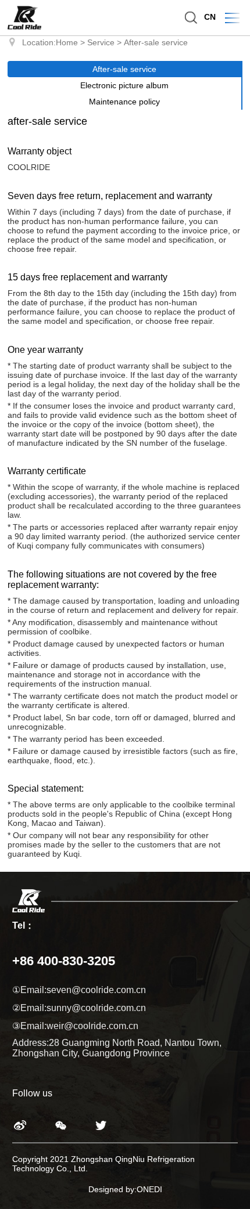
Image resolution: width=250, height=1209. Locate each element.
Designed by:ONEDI (125, 1189)
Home (67, 42)
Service (101, 42)
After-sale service (156, 42)
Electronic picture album (124, 85)
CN (210, 16)
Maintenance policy (124, 101)
